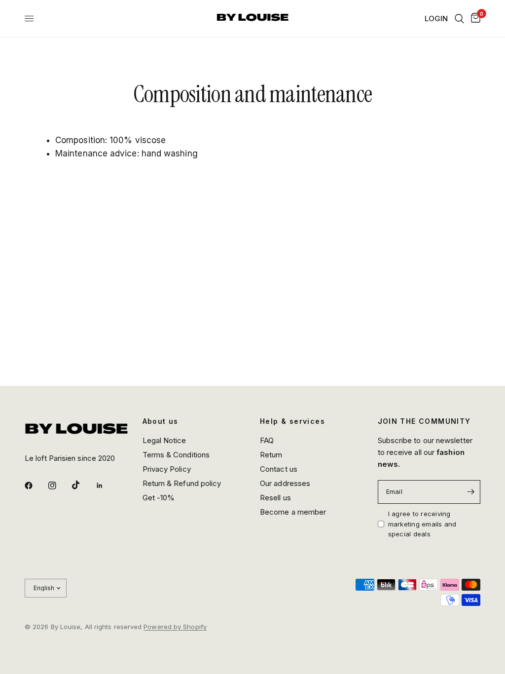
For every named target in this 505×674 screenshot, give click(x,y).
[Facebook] (35, 485)
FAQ (267, 440)
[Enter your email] (470, 492)
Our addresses (285, 483)
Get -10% (159, 497)
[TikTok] (83, 485)
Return (271, 454)
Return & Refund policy (182, 483)
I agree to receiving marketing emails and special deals (422, 524)
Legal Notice (164, 440)
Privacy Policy (167, 469)
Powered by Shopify (175, 627)
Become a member (293, 512)
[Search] (459, 18)
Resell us (275, 497)
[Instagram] (59, 485)
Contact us (278, 469)
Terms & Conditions (176, 454)
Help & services (292, 421)
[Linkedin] (106, 485)
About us (161, 421)
